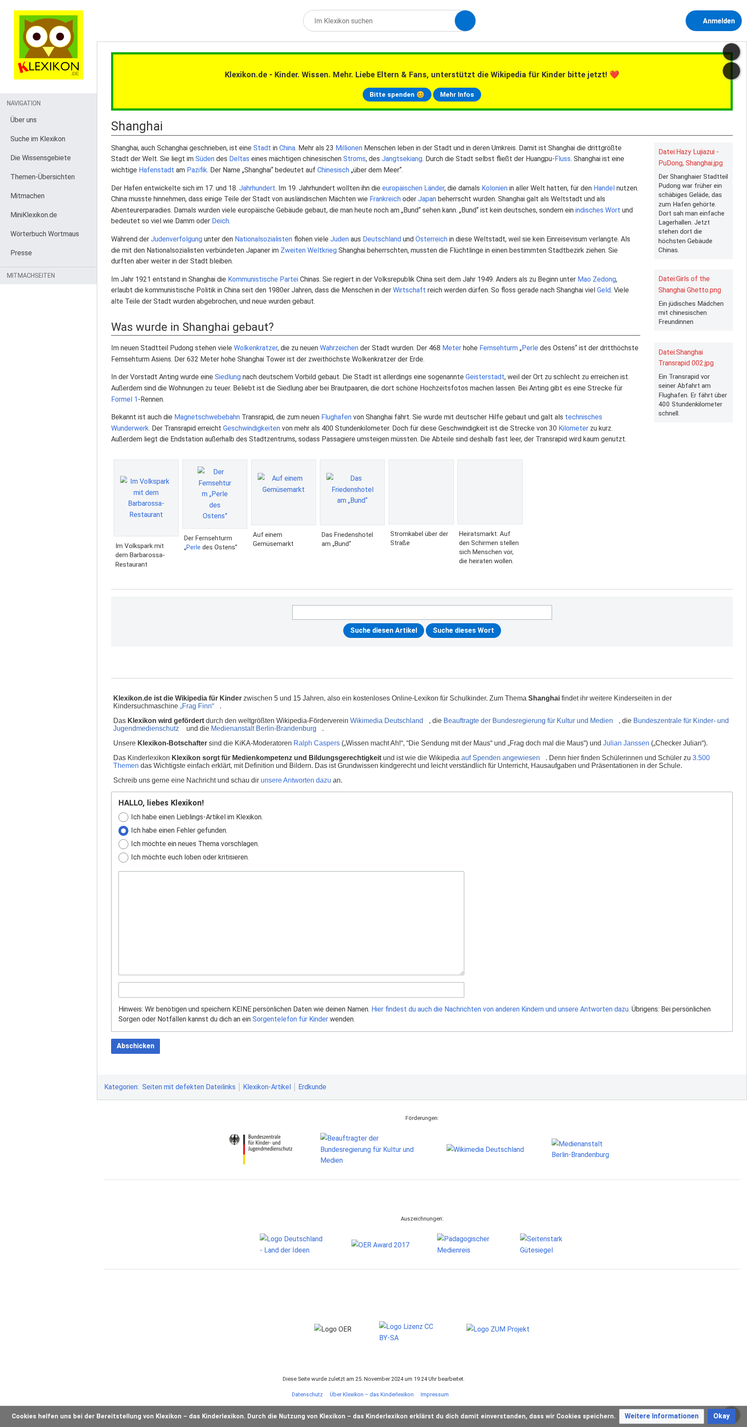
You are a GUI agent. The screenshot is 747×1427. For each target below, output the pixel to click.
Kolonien (495, 188)
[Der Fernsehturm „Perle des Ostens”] (215, 494)
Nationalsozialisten (263, 239)
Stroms (354, 159)
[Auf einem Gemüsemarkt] (284, 492)
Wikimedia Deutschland (386, 720)
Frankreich (385, 199)
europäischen (402, 188)
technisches (583, 417)
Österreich (431, 239)
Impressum (435, 1394)
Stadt (262, 148)
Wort (612, 210)
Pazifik (197, 170)
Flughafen (336, 417)
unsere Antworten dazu (296, 780)
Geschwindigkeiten (251, 428)
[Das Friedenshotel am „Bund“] (352, 492)
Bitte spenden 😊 (397, 94)
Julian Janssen (626, 743)
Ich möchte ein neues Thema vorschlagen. (195, 844)
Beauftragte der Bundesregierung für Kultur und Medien (528, 720)
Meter (451, 348)
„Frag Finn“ (197, 706)
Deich (220, 221)
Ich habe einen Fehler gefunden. (179, 830)
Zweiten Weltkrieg (309, 250)
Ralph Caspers (317, 743)
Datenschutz (307, 1394)
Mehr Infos (457, 94)
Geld (604, 290)
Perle (530, 348)
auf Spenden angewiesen (500, 757)
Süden (204, 159)
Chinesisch (333, 170)
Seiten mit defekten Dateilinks (189, 1087)
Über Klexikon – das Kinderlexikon (372, 1394)
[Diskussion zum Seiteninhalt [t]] (731, 51)
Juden (339, 239)
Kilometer (573, 428)
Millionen (348, 148)
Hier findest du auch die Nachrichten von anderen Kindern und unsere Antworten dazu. (500, 1009)
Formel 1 (124, 399)
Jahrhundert (257, 188)
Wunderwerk (130, 428)
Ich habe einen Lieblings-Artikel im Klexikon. (197, 817)
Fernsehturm (498, 348)
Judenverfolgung (176, 239)
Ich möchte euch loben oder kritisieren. (190, 857)
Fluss (563, 159)
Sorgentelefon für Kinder (290, 1019)
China (287, 148)
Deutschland (382, 239)
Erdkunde (312, 1087)
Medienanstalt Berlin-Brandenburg (263, 728)
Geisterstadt (485, 377)
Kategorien (120, 1087)
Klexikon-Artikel (267, 1087)
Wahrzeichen (339, 348)
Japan (427, 199)
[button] (661, 1416)
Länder (434, 188)
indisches (589, 210)
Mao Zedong (597, 279)
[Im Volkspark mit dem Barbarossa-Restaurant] (146, 498)
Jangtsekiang (402, 159)
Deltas (239, 159)
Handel (604, 188)
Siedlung (228, 377)
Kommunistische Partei (263, 279)
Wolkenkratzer (256, 348)
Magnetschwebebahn (207, 417)
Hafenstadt (156, 170)
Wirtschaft (409, 290)
